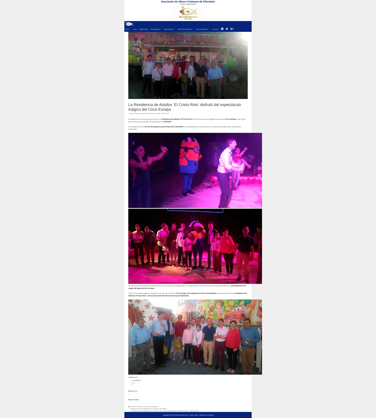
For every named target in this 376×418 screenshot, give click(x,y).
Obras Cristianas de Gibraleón (148, 407)
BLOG (135, 29)
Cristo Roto (134, 407)
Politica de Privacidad (206, 415)
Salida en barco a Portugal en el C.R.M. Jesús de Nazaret (148, 409)
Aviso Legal (194, 415)
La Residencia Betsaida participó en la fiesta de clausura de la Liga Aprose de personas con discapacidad (164, 411)
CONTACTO (215, 29)
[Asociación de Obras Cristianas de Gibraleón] (129, 24)
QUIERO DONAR (143, 29)
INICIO (127, 29)
